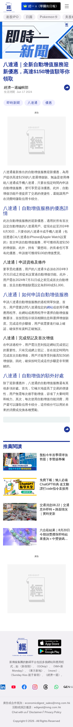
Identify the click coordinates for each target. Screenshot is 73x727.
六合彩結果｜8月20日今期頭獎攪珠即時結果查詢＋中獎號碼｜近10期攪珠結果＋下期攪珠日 (55, 534)
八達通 (33, 102)
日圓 (29, 17)
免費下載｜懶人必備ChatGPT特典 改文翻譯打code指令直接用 (54, 484)
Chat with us (19, 712)
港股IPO (12, 17)
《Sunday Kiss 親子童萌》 (26, 674)
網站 (50, 307)
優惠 (48, 102)
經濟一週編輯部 (16, 87)
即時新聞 (13, 102)
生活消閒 (9, 91)
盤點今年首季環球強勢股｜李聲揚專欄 (54, 457)
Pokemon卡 (49, 17)
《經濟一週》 (53, 674)
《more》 (52, 670)
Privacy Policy (53, 712)
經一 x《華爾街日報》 (43, 6)
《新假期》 (26, 666)
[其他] (67, 87)
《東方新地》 (35, 670)
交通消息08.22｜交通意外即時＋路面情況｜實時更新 (54, 509)
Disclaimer (35, 712)
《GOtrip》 (42, 666)
